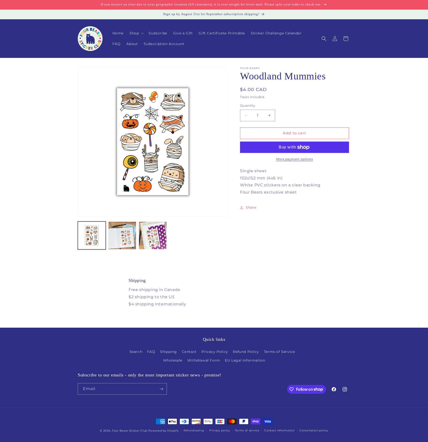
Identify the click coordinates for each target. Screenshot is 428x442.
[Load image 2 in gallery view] (122, 235)
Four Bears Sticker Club (129, 430)
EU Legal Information (245, 360)
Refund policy (194, 430)
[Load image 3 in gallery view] (153, 235)
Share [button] (251, 207)
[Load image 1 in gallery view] (92, 235)
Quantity (247, 105)
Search (136, 351)
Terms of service (247, 430)
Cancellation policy (313, 430)
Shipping (168, 351)
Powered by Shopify (163, 430)
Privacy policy (219, 430)
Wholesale (172, 360)
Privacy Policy (214, 351)
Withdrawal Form (203, 360)
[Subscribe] (161, 389)
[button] (136, 33)
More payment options (294, 159)
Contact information (279, 430)
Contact (189, 351)
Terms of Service (279, 351)
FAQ (151, 351)
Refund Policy (246, 351)
